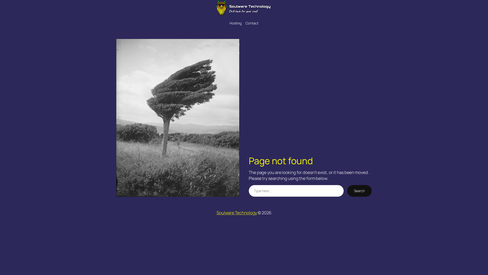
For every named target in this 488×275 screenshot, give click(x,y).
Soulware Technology (237, 213)
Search (359, 190)
